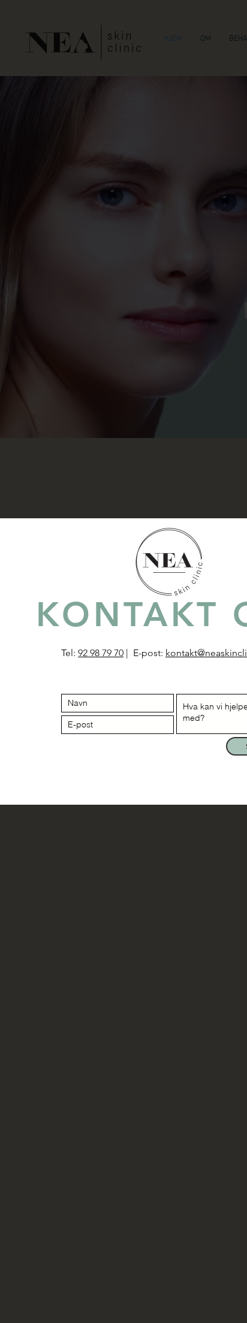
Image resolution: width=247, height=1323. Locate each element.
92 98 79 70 (100, 653)
